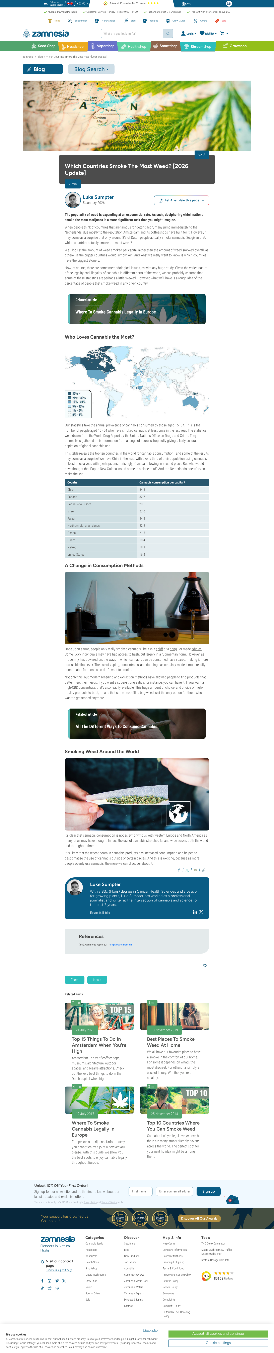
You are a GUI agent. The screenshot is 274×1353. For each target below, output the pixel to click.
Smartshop (91, 1268)
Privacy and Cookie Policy (177, 1274)
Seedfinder (130, 1243)
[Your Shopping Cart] (224, 33)
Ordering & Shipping (173, 1262)
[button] (73, 200)
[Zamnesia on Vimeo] (57, 1281)
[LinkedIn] (195, 912)
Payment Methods (173, 1256)
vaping (114, 665)
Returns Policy (170, 1280)
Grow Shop (91, 1280)
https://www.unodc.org (121, 944)
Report (115, 435)
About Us (129, 1268)
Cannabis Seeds (94, 1243)
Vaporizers (91, 1256)
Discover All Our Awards (199, 1218)
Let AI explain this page (182, 200)
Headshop (91, 1249)
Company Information (175, 1249)
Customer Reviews (134, 1274)
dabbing (152, 665)
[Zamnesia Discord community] (57, 1288)
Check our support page (59, 1270)
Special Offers (92, 1293)
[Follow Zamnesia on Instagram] (50, 1281)
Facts (74, 980)
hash (135, 654)
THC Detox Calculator (213, 1243)
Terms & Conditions (173, 1268)
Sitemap (128, 1305)
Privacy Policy (90, 1202)
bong (173, 649)
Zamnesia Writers (133, 1287)
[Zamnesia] (59, 34)
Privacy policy (150, 1330)
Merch (88, 1287)
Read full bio (100, 913)
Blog (126, 1249)
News (97, 980)
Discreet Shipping (133, 1299)
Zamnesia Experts (134, 1293)
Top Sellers (130, 1262)
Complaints (169, 1299)
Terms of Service (109, 1202)
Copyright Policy (172, 1305)
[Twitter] (201, 912)
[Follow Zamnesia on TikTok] (42, 1288)
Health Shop (92, 1262)
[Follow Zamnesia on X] (64, 1281)
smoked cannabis (134, 430)
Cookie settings (218, 1343)
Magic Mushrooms (95, 1274)
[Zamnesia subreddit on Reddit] (50, 1288)
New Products (131, 1256)
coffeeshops (159, 232)
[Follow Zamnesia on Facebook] (42, 1281)
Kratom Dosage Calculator (215, 1260)
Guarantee (168, 1293)
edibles (197, 649)
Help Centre (169, 1243)
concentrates (130, 665)
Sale (87, 1299)
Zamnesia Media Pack (136, 1280)
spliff (159, 649)
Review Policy (170, 1287)
